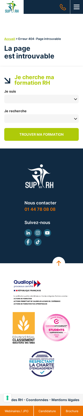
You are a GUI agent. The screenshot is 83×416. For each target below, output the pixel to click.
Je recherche (15, 111)
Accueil (9, 39)
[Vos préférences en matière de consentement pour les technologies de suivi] (7, 398)
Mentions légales (65, 400)
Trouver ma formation (41, 134)
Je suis (10, 91)
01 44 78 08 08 (40, 209)
